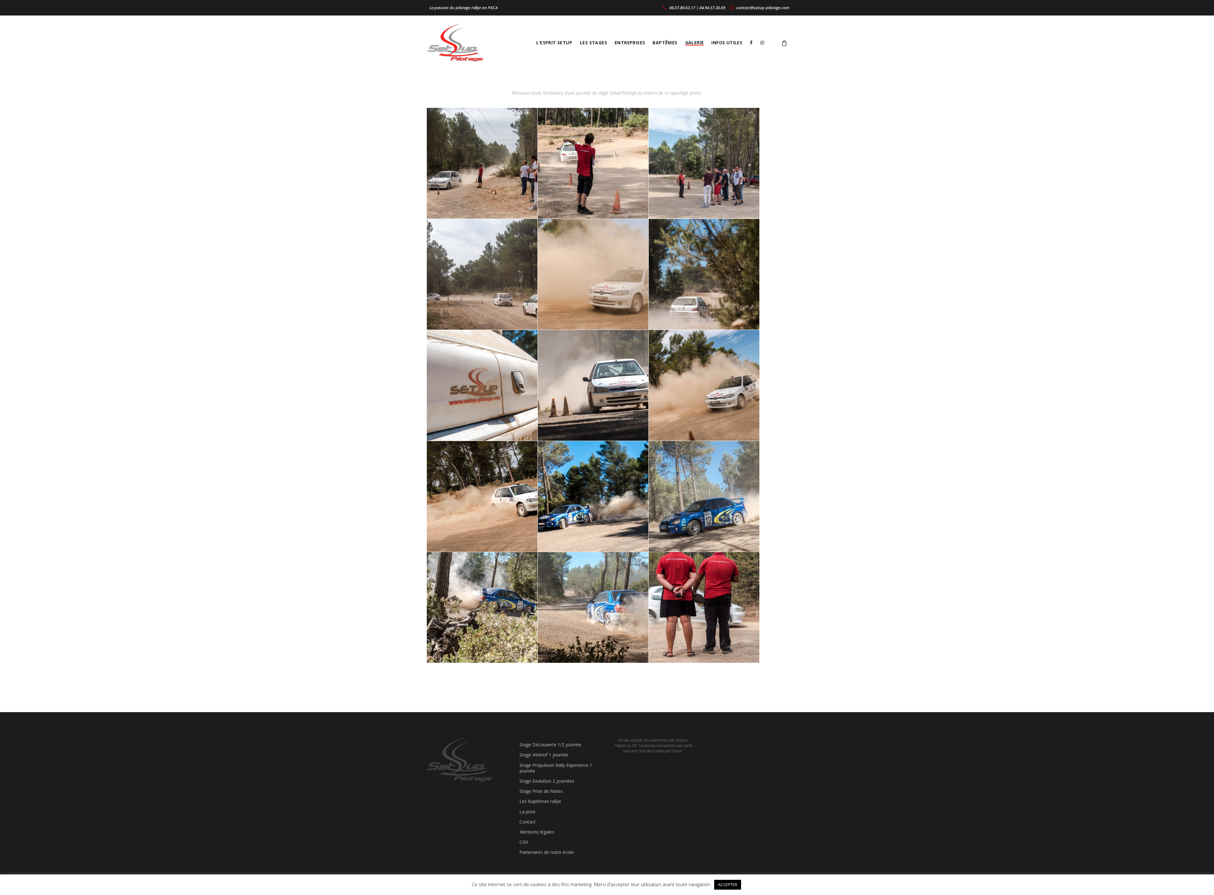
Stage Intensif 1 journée (543, 755)
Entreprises (630, 43)
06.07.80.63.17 (681, 7)
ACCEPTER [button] (727, 884)
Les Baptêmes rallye (540, 801)
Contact (527, 822)
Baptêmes (665, 43)
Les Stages (593, 43)
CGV (523, 842)
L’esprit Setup (554, 43)
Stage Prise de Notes (541, 791)
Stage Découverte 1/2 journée (550, 745)
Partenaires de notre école (546, 852)
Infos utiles (726, 43)
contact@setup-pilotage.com (762, 7)
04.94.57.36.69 (712, 7)
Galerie (694, 43)
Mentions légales (536, 832)
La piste (527, 812)
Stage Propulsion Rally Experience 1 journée (555, 768)
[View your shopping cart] (784, 43)
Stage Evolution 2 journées (546, 781)
